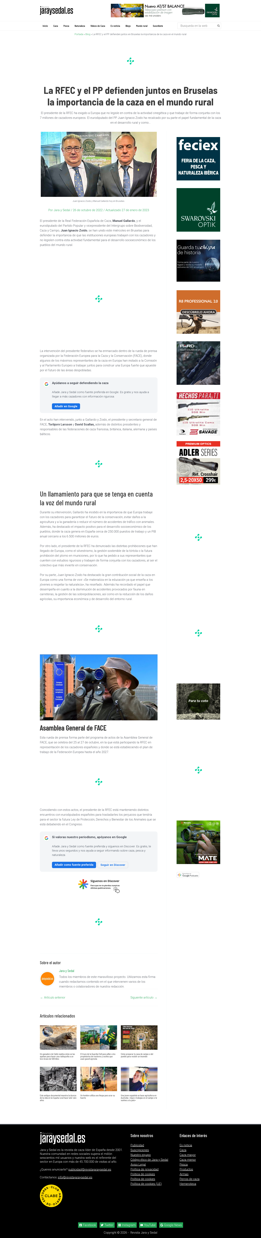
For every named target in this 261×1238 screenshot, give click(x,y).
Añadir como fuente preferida (74, 864)
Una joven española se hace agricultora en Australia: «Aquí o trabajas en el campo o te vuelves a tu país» (139, 1097)
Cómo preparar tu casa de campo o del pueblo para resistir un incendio (137, 1055)
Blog (87, 34)
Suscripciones (139, 1150)
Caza (183, 1150)
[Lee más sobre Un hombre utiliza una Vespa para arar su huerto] (98, 1078)
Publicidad (137, 1145)
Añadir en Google (66, 406)
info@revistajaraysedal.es (75, 1177)
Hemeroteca (188, 1184)
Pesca (184, 1164)
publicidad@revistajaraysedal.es (89, 1169)
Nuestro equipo (140, 1155)
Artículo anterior (52, 997)
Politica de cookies (142, 1174)
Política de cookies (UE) (146, 1184)
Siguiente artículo (143, 997)
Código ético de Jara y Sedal (149, 1159)
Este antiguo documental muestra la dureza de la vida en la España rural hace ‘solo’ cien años (58, 1097)
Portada (79, 34)
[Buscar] (219, 26)
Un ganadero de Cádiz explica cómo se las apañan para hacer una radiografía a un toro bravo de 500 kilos (57, 1056)
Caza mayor (188, 1155)
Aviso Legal (138, 1164)
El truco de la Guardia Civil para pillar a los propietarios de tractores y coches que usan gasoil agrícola (97, 1056)
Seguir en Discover (112, 864)
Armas (184, 1174)
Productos (186, 1169)
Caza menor (188, 1159)
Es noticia (186, 1145)
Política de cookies (142, 1179)
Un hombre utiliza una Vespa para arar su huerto (97, 1096)
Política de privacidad (144, 1169)
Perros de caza (190, 1179)
